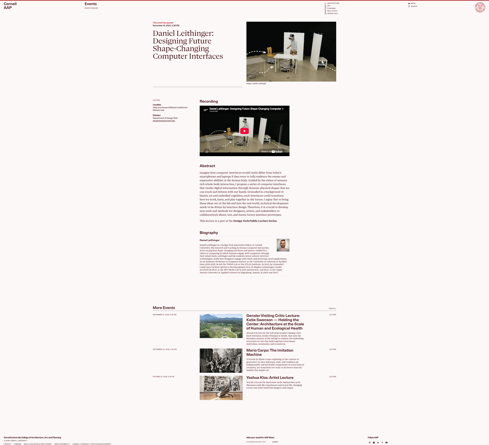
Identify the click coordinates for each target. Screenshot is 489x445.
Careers (17, 444)
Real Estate (332, 11)
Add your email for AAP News (260, 438)
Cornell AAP (10, 6)
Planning (331, 8)
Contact (7, 444)
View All (332, 308)
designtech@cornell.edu (164, 121)
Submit (275, 442)
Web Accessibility (62, 444)
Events (91, 4)
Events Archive (91, 8)
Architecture (333, 3)
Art (328, 6)
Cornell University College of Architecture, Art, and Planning (32, 438)
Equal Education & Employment (38, 444)
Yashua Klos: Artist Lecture (270, 378)
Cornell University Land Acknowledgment (92, 444)
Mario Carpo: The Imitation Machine (269, 353)
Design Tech (332, 13)
